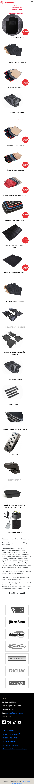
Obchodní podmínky (17, 783)
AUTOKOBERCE (8, 730)
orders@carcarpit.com (15, 713)
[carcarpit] (8, 2)
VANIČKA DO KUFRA (10, 738)
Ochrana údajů (26, 781)
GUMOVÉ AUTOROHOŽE (12, 734)
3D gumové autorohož (10, 745)
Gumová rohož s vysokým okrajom (15, 749)
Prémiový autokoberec (10, 741)
